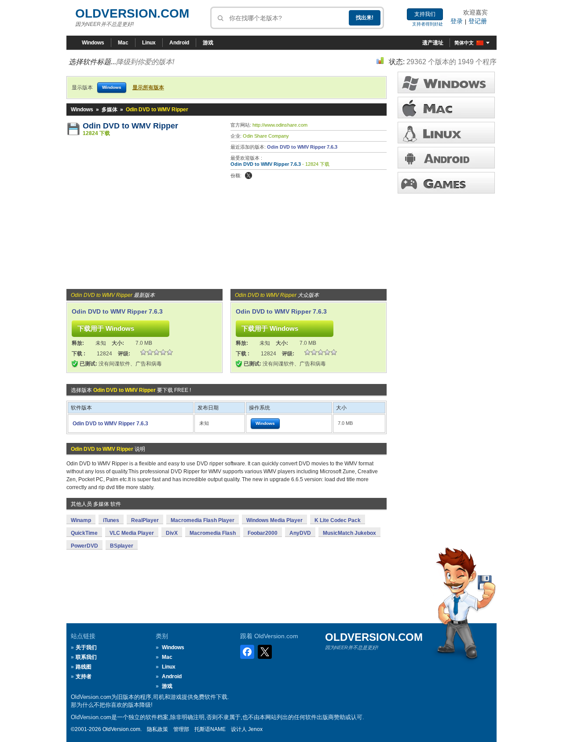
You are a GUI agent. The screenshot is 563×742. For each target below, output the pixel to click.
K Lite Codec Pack (337, 520)
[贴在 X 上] (248, 175)
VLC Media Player (132, 533)
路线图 (83, 667)
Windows (93, 43)
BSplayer (121, 546)
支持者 (83, 676)
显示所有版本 (148, 87)
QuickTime (84, 533)
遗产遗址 (432, 43)
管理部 (181, 729)
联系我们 (86, 657)
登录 (456, 21)
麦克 (446, 107)
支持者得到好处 (427, 24)
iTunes (111, 520)
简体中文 (464, 42)
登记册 (477, 21)
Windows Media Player (274, 520)
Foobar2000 (263, 533)
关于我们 (86, 647)
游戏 (208, 43)
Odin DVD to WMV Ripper (130, 125)
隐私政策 (157, 729)
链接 (446, 132)
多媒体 (109, 109)
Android (179, 43)
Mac (123, 43)
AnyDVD (300, 533)
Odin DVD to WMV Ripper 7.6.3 (302, 147)
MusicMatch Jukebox (349, 533)
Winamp (81, 520)
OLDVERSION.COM (132, 13)
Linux (149, 43)
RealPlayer (145, 520)
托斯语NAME (210, 729)
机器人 (446, 157)
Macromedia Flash (213, 533)
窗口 (446, 82)
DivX (172, 533)
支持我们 (424, 14)
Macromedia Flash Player (202, 520)
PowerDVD (84, 546)
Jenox (255, 729)
